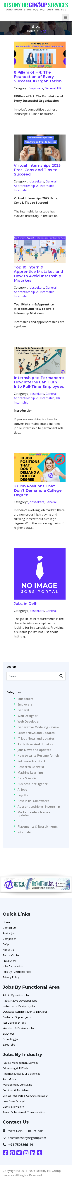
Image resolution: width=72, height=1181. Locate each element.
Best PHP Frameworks (33, 800)
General (50, 88)
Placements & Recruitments (38, 826)
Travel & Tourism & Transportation (24, 1112)
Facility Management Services (20, 1062)
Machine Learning (30, 772)
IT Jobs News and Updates (36, 738)
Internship (21, 190)
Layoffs (23, 795)
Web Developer (29, 721)
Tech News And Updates (35, 744)
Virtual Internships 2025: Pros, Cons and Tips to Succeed (37, 169)
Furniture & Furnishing (16, 1090)
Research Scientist (31, 766)
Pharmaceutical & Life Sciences (21, 1073)
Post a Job (9, 933)
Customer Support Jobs (17, 1017)
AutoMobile (10, 1079)
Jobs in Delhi (26, 603)
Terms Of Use (11, 955)
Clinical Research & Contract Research (25, 1095)
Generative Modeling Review (38, 727)
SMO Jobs (9, 1033)
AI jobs (22, 789)
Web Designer (28, 715)
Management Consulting (17, 1084)
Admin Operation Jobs (16, 995)
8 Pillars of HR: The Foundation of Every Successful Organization (38, 76)
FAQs (6, 944)
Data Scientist (28, 778)
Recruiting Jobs (11, 1039)
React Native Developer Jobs (20, 1000)
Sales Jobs (9, 1044)
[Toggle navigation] (65, 17)
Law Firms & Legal (14, 1101)
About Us (8, 949)
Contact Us (9, 928)
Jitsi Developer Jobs (14, 1022)
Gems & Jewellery (13, 1106)
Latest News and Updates (36, 732)
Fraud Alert (9, 960)
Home (31, 30)
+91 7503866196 (20, 1144)
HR (59, 88)
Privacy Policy (11, 977)
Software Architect (31, 761)
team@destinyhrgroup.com (27, 1138)
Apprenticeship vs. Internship (34, 186)
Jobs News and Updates (34, 749)
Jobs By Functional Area (17, 971)
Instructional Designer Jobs (19, 1006)
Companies (9, 939)
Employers (36, 88)
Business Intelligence (33, 783)
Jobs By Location (13, 966)
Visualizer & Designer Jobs (18, 1028)
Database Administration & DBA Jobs (25, 1011)
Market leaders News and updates (36, 814)
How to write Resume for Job (38, 755)
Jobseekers (36, 181)
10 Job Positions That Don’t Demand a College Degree (38, 490)
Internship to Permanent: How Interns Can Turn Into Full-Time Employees (39, 382)
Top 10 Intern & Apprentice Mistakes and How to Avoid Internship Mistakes (38, 274)
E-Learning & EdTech (15, 1068)
